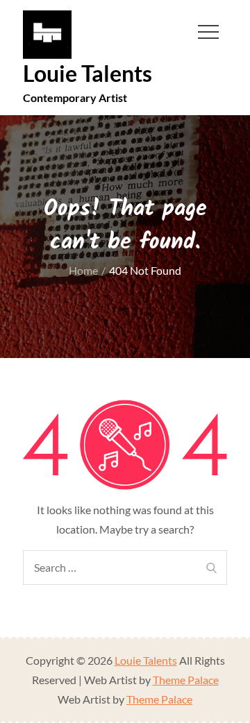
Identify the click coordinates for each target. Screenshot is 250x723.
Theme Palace (186, 679)
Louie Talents (87, 73)
